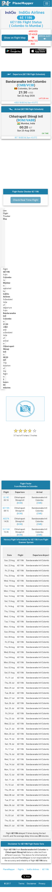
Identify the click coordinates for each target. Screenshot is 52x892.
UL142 (6, 497)
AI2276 (6, 519)
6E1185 (6, 508)
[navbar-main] (47, 3)
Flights (21, 869)
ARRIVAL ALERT (45, 36)
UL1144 (6, 529)
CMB (39, 503)
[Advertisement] (26, 62)
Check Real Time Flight (25, 200)
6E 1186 (26, 18)
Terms (22, 883)
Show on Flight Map (15, 37)
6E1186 (45, 869)
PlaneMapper (9, 869)
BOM (20, 503)
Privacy (43, 883)
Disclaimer (33, 883)
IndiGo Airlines (32, 12)
